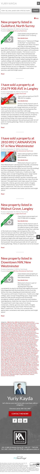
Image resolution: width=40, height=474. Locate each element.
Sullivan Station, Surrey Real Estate (13, 367)
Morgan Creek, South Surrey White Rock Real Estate (17, 355)
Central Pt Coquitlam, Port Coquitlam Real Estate (18, 331)
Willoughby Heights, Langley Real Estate (19, 374)
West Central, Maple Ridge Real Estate (10, 372)
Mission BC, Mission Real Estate (14, 354)
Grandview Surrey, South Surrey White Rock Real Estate (14, 344)
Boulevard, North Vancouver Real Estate (10, 327)
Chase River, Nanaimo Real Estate (28, 332)
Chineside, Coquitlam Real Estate (31, 333)
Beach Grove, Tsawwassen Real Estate (16, 324)
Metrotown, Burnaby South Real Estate (14, 353)
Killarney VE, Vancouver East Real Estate (24, 348)
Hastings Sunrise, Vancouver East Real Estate (22, 345)
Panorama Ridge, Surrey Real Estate (29, 358)
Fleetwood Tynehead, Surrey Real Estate (11, 340)
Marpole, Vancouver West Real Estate (14, 352)
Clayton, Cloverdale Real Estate (9, 334)
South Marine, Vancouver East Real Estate (15, 364)
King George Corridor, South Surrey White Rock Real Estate (19, 349)
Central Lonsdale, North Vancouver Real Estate (18, 330)
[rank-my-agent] (25, 421)
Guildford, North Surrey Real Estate (17, 31)
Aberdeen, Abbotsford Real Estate (21, 323)
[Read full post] (8, 39)
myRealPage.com (20, 458)
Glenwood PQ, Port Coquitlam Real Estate (26, 343)
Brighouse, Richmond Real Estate (13, 328)
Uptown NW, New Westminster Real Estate (11, 369)
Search (35, 10)
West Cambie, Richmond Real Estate (28, 370)
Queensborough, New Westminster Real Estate (12, 360)
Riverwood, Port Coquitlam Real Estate (16, 362)
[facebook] (15, 421)
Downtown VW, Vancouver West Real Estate (11, 339)
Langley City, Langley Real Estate (15, 350)
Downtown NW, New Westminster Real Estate (20, 151)
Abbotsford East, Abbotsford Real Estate (16, 322)
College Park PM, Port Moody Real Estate (27, 335)
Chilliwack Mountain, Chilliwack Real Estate (11, 333)
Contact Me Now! (20, 414)
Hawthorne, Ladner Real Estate (22, 347)
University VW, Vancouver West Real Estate (27, 368)
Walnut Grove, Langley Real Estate (16, 93)
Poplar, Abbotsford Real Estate (8, 359)
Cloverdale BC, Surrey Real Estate (9, 335)
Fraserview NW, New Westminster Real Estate (16, 342)
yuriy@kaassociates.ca (31, 449)
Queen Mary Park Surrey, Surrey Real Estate (27, 359)
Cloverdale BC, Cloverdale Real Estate (26, 334)
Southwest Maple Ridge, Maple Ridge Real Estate (19, 365)
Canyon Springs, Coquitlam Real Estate (14, 329)
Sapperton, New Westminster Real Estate (15, 363)
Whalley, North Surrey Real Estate (13, 373)
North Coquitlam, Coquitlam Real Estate (25, 357)
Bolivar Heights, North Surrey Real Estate (25, 325)
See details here (23, 38)
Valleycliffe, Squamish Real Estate (30, 369)
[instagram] (20, 421)
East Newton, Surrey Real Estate (30, 339)
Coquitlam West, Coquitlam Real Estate (10, 337)
